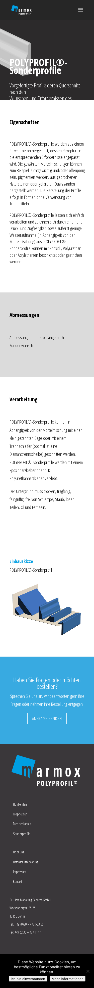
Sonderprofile (21, 833)
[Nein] (87, 971)
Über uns (18, 852)
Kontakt (17, 881)
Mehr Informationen (67, 979)
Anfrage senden (47, 719)
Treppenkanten (22, 823)
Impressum (19, 871)
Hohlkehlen (20, 804)
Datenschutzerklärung (25, 862)
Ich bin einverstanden (28, 979)
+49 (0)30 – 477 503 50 (29, 924)
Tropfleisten (20, 814)
